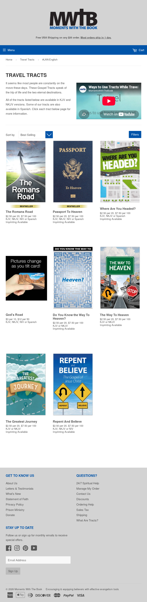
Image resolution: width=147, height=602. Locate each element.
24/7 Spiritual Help (87, 483)
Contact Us (83, 494)
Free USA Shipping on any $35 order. (73, 37)
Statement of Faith (17, 499)
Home (9, 59)
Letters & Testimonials (19, 488)
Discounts (82, 499)
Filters (135, 134)
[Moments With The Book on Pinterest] (25, 549)
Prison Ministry (15, 510)
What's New (13, 494)
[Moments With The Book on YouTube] (34, 549)
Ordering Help (85, 504)
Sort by (10, 135)
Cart (141, 50)
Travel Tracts (27, 59)
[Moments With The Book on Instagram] (17, 549)
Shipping (81, 515)
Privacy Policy (15, 504)
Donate (10, 515)
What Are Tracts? (87, 520)
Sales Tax (82, 510)
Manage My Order (87, 488)
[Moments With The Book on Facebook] (8, 549)
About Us (11, 483)
